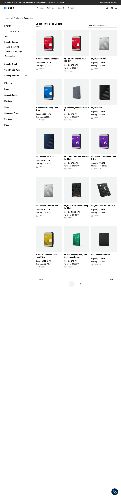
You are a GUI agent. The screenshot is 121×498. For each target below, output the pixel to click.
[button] (107, 8)
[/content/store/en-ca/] (9, 8)
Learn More (60, 2)
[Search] (116, 8)
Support (61, 8)
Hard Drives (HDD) (12, 47)
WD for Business (111, 2)
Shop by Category (11, 42)
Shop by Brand (10, 64)
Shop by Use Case (12, 70)
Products (40, 8)
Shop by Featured (11, 76)
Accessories (10, 56)
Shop (102, 2)
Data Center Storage (13, 51)
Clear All (8, 36)
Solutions (50, 8)
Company (71, 8)
